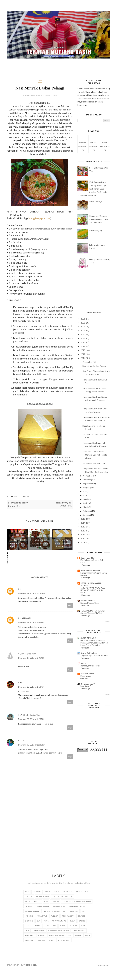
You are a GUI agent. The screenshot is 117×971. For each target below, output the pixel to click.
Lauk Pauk (29, 906)
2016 (83, 358)
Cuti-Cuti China (42, 897)
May (85, 499)
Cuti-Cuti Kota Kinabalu (62, 897)
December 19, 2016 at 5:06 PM (31, 658)
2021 (83, 338)
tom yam (41, 940)
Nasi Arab (29, 916)
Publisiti (54, 916)
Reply (70, 605)
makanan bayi (38, 930)
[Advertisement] (93, 290)
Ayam (27, 892)
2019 (83, 346)
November (88, 476)
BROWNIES (37, 892)
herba (37, 926)
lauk (27, 930)
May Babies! (85, 686)
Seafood (81, 916)
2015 (83, 519)
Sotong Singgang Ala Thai (91, 613)
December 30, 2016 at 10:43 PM (31, 745)
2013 (83, 526)
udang (51, 940)
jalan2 (46, 926)
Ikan (46, 901)
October (87, 479)
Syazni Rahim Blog (88, 653)
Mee (64, 911)
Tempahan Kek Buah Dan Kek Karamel (62, 543)
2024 (83, 326)
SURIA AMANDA (88, 638)
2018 (83, 350)
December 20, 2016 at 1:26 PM (31, 719)
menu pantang (79, 930)
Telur (46, 921)
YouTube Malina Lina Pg (82, 146)
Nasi (40, 81)
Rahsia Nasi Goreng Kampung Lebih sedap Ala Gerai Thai (99, 219)
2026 (83, 319)
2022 (83, 334)
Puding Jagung (95, 230)
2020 (83, 342)
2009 (83, 542)
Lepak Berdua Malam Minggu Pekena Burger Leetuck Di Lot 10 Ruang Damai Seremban (94, 642)
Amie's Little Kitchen (90, 570)
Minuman (74, 911)
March (86, 507)
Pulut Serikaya (95, 201)
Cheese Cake (67, 892)
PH (19, 589)
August (86, 487)
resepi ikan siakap (56, 935)
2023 (83, 330)
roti (69, 935)
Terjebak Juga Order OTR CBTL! (94, 655)
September (88, 483)
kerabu (63, 926)
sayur (87, 935)
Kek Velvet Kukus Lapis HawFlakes (77, 901)
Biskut (56, 892)
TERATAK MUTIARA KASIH (93, 611)
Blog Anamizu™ (87, 684)
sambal (78, 935)
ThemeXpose (30, 965)
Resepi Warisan (68, 916)
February (87, 511)
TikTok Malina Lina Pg (105, 146)
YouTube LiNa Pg (59, 921)
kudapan (73, 926)
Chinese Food (82, 892)
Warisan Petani (87, 673)
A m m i (83, 663)
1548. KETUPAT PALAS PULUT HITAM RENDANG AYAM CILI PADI (93, 590)
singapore (29, 940)
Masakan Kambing (32, 911)
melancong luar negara (58, 930)
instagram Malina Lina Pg (93, 146)
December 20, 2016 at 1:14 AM (31, 687)
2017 (83, 354)
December (88, 362)
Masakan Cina (43, 906)
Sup (38, 921)
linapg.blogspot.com (39, 218)
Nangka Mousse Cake (89, 603)
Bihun (47, 892)
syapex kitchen (87, 600)
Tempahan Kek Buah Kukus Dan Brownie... (18, 543)
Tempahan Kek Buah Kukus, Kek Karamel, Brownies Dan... (94, 400)
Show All (107, 621)
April (85, 503)
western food (64, 940)
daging (82, 921)
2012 (83, 530)
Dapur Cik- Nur (87, 558)
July (85, 491)
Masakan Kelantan (51, 911)
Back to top (104, 965)
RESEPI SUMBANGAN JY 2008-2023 (91, 584)
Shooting (29, 921)
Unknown (24, 618)
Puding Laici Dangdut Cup (93, 463)
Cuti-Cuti (28, 897)
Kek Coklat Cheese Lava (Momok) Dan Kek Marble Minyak (94, 454)
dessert (28, 926)
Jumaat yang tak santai (90, 666)
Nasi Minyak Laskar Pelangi (94, 366)
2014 (83, 523)
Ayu (20, 682)
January (86, 515)
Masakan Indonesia (76, 906)
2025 (83, 323)
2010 (83, 538)
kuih (83, 926)
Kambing (55, 901)
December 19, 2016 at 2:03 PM (31, 622)
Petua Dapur (42, 916)
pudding (41, 935)
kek (54, 926)
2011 (83, 534)
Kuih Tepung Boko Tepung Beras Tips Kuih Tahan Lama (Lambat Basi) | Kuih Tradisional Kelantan (92, 189)
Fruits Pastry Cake (32, 901)
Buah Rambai (85, 676)
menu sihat (29, 935)
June (85, 495)
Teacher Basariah (30, 715)
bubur (72, 921)
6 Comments (13, 496)
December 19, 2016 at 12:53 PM (31, 593)
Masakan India (59, 906)
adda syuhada (27, 653)
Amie (21, 740)
